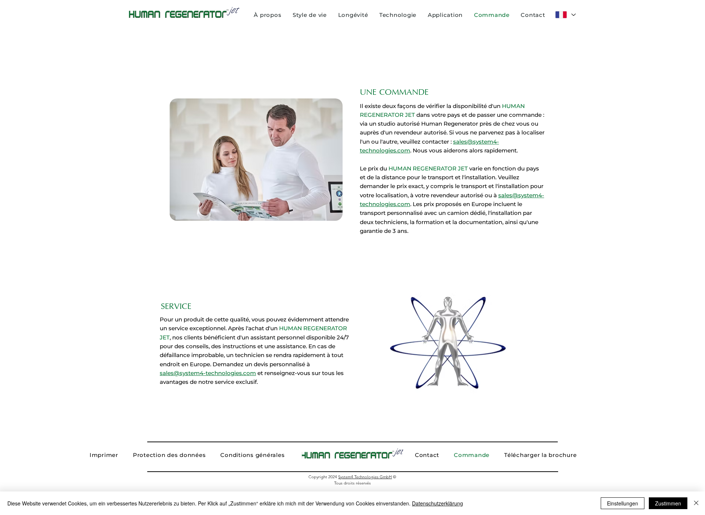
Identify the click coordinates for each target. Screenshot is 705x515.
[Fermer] (696, 503)
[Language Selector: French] (565, 15)
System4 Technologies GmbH (365, 476)
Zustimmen (668, 503)
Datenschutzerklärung (437, 503)
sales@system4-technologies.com (208, 373)
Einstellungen (622, 503)
